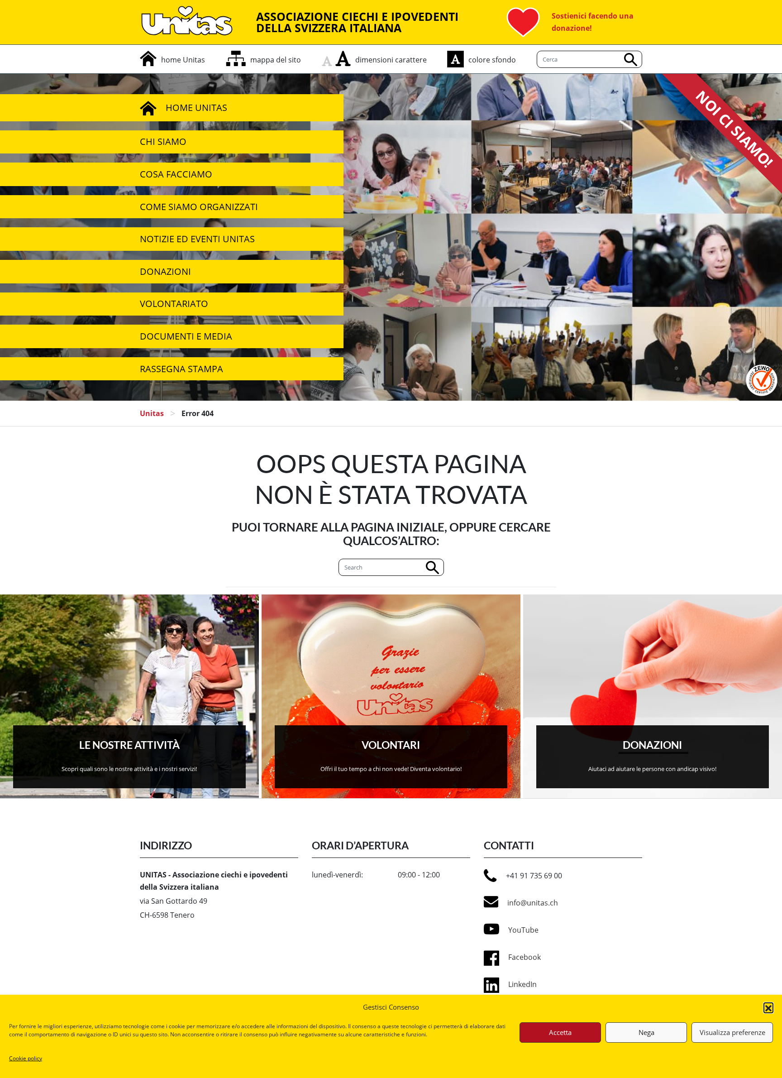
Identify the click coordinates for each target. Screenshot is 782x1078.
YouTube (523, 930)
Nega (646, 1032)
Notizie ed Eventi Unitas (197, 239)
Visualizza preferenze (732, 1032)
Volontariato (174, 303)
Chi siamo (163, 141)
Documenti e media (186, 336)
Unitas (152, 413)
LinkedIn (522, 984)
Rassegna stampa (181, 369)
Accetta (560, 1032)
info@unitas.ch (532, 903)
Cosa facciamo (176, 174)
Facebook (524, 957)
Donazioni (165, 271)
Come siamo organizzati (199, 207)
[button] (768, 1007)
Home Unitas (196, 107)
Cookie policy (25, 1058)
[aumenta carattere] (343, 58)
